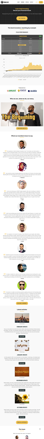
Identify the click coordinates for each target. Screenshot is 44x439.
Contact (31, 2)
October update (22, 407)
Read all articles (22, 422)
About (18, 2)
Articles (27, 2)
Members (22, 2)
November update (22, 380)
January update (22, 355)
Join (41, 2)
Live (40, 36)
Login (36, 2)
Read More (22, 336)
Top (39, 428)
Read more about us (21, 128)
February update (22, 326)
